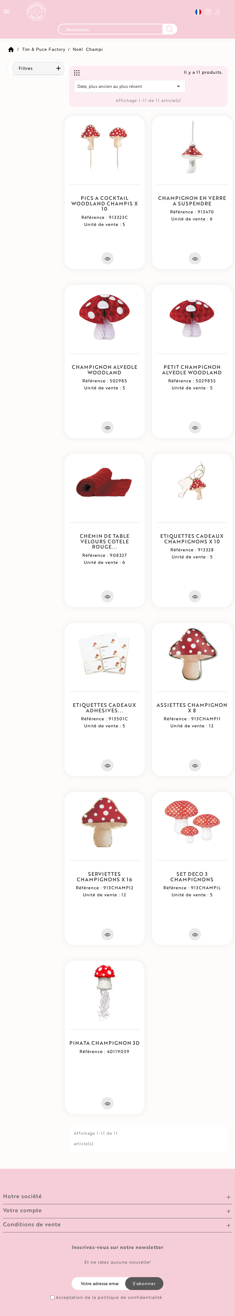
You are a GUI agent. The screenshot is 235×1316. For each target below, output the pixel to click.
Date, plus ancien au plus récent (129, 86)
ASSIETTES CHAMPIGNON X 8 (192, 707)
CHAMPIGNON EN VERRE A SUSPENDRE (192, 200)
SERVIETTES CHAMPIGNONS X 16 (104, 876)
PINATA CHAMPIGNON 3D (104, 1042)
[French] (198, 11)
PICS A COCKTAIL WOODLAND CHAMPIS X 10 (104, 203)
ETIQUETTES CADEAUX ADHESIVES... (104, 707)
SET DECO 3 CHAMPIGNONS (192, 876)
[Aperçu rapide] (107, 258)
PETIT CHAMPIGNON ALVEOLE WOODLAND (192, 369)
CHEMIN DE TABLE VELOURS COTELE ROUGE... (104, 541)
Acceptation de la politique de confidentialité (109, 1297)
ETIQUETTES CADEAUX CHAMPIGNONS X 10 (192, 538)
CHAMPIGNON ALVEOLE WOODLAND (104, 369)
